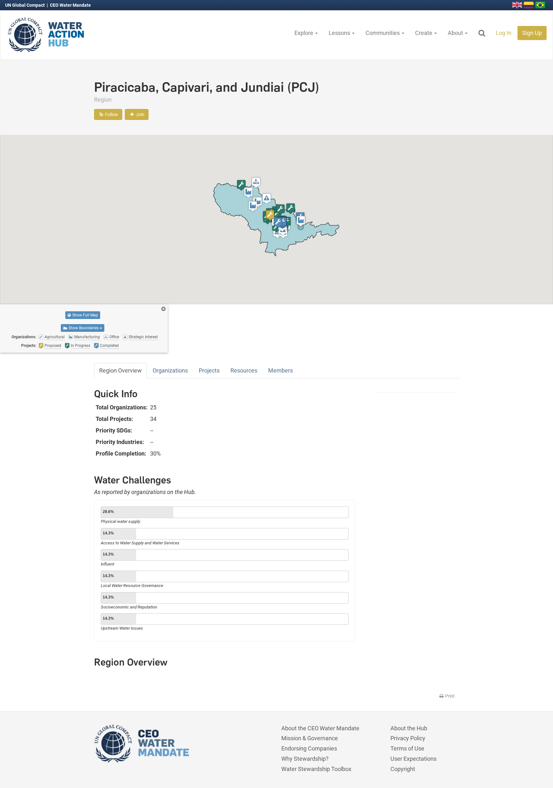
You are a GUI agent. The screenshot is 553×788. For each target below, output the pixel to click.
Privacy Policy (407, 738)
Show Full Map (84, 315)
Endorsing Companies (309, 748)
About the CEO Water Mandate (320, 728)
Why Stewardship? (305, 758)
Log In (503, 32)
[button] (256, 183)
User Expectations (413, 758)
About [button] (456, 32)
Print (449, 696)
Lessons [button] (340, 32)
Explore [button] (304, 32)
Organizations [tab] (170, 370)
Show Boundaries (84, 328)
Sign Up (532, 32)
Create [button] (424, 32)
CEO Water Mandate (70, 5)
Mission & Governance (309, 738)
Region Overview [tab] (120, 370)
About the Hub (408, 728)
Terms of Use (407, 748)
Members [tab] (280, 370)
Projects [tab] (209, 370)
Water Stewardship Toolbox (316, 769)
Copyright (402, 769)
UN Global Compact (25, 5)
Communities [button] (383, 32)
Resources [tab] (243, 370)
